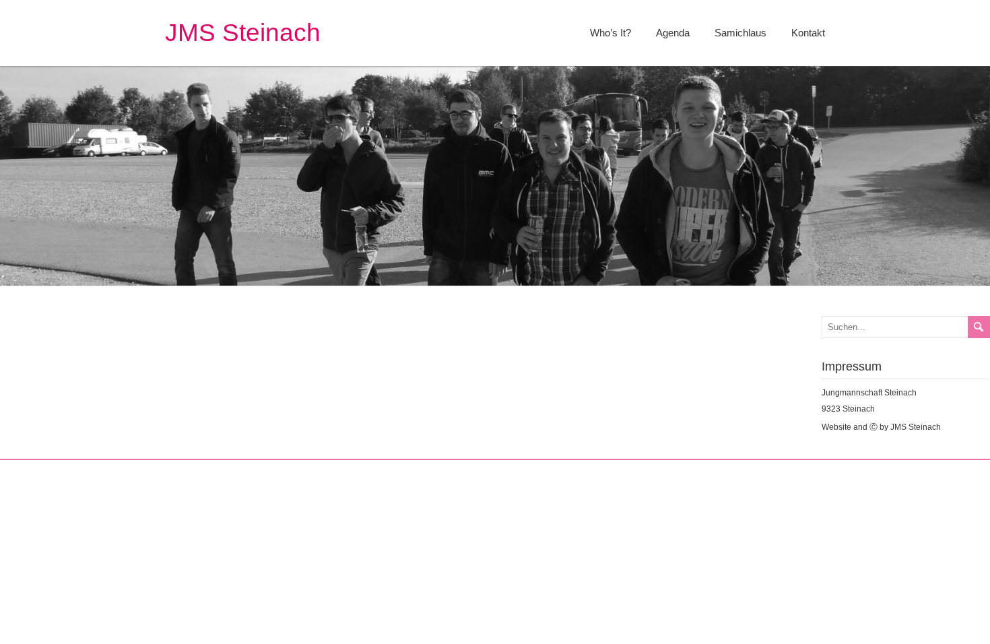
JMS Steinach (243, 32)
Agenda (673, 32)
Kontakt (808, 32)
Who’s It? (610, 32)
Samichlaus (740, 32)
